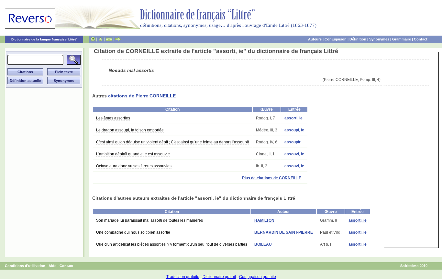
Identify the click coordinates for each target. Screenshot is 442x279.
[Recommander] (118, 39)
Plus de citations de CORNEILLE (271, 178)
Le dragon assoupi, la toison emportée (130, 130)
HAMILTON (264, 220)
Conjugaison (336, 39)
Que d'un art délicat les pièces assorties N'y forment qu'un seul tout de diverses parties (171, 244)
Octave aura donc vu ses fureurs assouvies (133, 166)
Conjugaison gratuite (257, 276)
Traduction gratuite (182, 276)
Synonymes (379, 39)
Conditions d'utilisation (25, 266)
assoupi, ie (294, 130)
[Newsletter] (109, 39)
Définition (357, 39)
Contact (420, 39)
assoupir (292, 142)
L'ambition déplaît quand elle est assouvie (133, 154)
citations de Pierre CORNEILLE (142, 95)
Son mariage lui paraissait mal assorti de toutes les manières (149, 220)
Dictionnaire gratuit (219, 276)
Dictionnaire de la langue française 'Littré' (44, 39)
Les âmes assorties (113, 118)
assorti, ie (293, 118)
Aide (52, 266)
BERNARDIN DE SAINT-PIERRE (283, 232)
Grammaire (401, 39)
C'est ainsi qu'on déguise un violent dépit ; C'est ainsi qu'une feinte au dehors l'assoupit (172, 142)
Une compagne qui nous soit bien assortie (133, 232)
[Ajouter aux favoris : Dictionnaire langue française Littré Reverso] (100, 39)
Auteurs (315, 39)
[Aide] (93, 39)
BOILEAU (263, 244)
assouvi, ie (294, 154)
